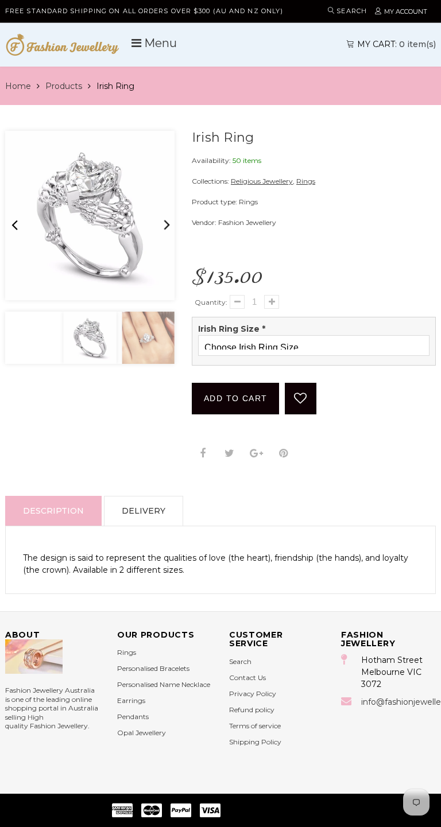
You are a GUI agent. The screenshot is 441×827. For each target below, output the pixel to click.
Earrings (131, 700)
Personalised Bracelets (153, 668)
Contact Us (247, 677)
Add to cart (235, 398)
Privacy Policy (252, 693)
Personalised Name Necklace (163, 684)
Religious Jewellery (262, 181)
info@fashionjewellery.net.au (398, 702)
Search (240, 661)
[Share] (202, 453)
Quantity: (211, 302)
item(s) (396, 44)
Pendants (133, 716)
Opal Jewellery (141, 732)
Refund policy (251, 709)
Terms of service (255, 725)
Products (63, 86)
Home (18, 86)
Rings (305, 181)
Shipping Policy (255, 741)
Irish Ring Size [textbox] (231, 329)
